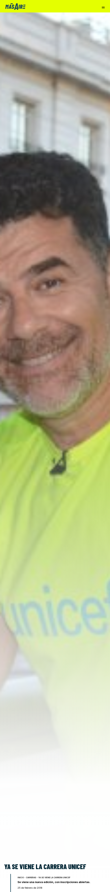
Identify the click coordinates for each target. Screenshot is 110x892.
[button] (103, 7)
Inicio (21, 877)
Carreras (31, 877)
